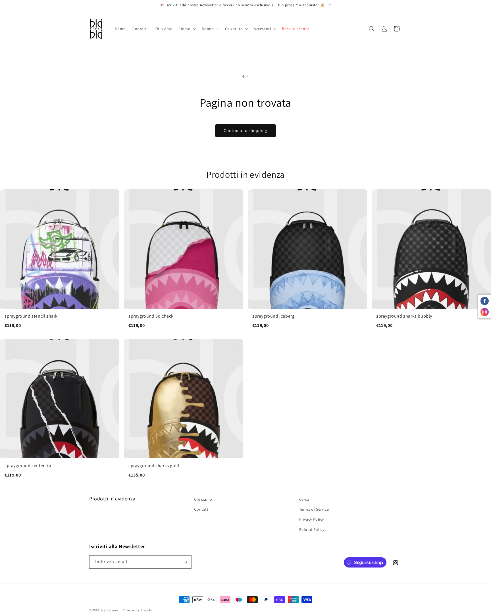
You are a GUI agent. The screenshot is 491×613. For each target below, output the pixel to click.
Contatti (201, 509)
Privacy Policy (311, 519)
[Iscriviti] (185, 562)
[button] (187, 29)
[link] (59, 261)
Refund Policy (311, 529)
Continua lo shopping (245, 130)
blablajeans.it (111, 610)
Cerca (304, 499)
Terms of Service (314, 509)
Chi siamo (203, 499)
